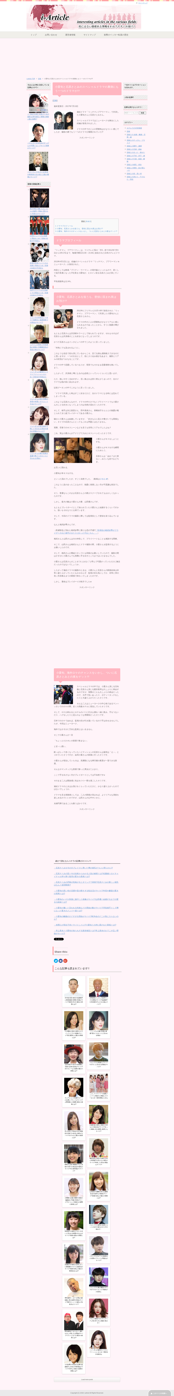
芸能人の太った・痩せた (136, 152)
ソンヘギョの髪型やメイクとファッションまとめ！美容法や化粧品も (99, 1352)
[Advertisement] (87, 58)
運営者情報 (70, 35)
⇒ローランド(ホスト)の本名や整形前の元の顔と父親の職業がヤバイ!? (38, 174)
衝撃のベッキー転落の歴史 (116, 35)
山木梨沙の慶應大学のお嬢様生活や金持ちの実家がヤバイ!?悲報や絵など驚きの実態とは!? (99, 1195)
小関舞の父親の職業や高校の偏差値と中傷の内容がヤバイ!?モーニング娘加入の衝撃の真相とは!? (74, 1201)
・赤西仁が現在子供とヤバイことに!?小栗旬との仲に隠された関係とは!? (85, 925)
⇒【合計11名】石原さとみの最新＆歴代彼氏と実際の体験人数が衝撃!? (38, 116)
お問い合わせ (51, 35)
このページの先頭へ (160, 1393)
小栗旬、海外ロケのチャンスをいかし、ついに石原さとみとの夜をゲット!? (86, 231)
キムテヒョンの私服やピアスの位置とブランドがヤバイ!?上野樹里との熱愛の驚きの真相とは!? (74, 1101)
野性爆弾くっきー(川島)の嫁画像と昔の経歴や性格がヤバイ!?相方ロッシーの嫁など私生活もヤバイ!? (74, 1301)
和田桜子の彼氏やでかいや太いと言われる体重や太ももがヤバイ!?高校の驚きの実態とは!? (74, 1234)
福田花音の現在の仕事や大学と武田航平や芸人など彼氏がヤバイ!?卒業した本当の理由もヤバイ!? (99, 1161)
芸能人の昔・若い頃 (134, 174)
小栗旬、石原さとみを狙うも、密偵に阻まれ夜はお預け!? (79, 229)
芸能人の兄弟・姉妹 (134, 149)
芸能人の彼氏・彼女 (134, 165)
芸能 (55, 100)
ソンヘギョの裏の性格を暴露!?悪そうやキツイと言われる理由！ (99, 1033)
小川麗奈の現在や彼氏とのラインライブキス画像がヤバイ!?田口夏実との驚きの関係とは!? (74, 1034)
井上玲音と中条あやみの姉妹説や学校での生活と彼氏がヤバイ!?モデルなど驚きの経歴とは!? (74, 1134)
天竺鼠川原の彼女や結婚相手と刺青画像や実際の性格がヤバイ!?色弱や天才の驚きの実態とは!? (74, 1001)
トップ (34, 35)
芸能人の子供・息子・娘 (136, 156)
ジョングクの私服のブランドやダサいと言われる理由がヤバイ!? (99, 1064)
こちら (102, 479)
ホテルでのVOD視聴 (134, 128)
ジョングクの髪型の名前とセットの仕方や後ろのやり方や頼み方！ (99, 1227)
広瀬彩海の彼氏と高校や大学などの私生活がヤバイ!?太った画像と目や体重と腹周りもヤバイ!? (99, 1128)
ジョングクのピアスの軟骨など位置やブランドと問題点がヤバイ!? (99, 1258)
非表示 (88, 221)
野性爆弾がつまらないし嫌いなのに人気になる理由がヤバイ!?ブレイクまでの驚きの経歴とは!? (74, 1334)
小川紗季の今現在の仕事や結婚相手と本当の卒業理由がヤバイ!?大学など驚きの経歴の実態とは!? (74, 1368)
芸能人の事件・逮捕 (134, 146)
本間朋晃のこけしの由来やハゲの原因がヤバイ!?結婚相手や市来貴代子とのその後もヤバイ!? (99, 1001)
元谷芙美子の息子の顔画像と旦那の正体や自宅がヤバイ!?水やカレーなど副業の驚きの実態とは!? (74, 1068)
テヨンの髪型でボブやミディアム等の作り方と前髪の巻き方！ (99, 1321)
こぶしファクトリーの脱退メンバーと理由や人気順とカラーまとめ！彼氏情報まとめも (99, 1096)
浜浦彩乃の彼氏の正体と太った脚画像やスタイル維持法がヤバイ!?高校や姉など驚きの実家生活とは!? (74, 1268)
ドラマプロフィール (64, 226)
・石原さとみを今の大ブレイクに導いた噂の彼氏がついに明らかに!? (83, 868)
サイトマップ (90, 35)
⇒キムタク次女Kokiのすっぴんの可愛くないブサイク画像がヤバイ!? (38, 145)
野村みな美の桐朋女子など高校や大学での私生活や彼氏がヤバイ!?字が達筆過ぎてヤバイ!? (74, 1168)
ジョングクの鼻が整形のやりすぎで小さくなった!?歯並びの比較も (99, 1289)
